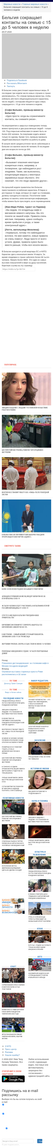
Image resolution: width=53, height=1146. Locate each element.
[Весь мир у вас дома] (2, 945)
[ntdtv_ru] (2, 960)
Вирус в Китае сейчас (13, 692)
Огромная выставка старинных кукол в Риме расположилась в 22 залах (22, 673)
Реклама (9, 1052)
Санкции (19, 683)
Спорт (13, 966)
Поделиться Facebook (17, 80)
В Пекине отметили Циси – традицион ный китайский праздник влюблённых (38, 896)
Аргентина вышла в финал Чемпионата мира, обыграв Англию (12, 1036)
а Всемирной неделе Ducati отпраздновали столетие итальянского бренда (38, 975)
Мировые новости (12, 4)
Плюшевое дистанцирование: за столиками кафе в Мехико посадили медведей (25, 664)
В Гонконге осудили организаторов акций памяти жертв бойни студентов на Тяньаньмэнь (13, 770)
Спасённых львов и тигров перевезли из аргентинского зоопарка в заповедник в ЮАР (13, 843)
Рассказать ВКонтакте (17, 83)
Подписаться (40, 1141)
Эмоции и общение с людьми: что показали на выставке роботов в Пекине (12, 712)
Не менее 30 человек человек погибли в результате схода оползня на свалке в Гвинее (12, 740)
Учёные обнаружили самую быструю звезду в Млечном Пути (12, 780)
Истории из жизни (40, 768)
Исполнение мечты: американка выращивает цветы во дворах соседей (12, 868)
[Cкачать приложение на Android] (13, 1080)
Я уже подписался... (11, 1144)
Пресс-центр (11, 1049)
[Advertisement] (26, 293)
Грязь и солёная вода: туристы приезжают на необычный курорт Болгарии (39, 919)
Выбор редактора (39, 681)
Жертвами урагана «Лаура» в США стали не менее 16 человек (26, 644)
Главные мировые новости (34, 4)
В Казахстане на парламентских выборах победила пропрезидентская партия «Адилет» (13, 721)
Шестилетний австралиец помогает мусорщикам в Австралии (12, 760)
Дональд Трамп (10, 683)
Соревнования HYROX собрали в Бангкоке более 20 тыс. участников (13, 987)
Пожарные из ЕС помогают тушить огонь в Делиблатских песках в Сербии (12, 750)
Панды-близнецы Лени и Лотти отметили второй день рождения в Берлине (13, 703)
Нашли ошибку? (12, 1055)
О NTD (8, 1046)
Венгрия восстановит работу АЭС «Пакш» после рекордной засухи (13, 731)
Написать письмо (36, 1078)
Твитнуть (11, 86)
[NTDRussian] (2, 941)
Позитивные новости (13, 798)
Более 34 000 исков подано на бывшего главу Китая (22, 589)
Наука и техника (40, 801)
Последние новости (13, 698)
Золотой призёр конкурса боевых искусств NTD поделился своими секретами (38, 730)
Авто (39, 957)
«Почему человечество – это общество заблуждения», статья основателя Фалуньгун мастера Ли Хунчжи (39, 704)
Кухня (40, 929)
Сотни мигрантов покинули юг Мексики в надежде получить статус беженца (12, 789)
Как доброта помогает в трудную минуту (37, 792)
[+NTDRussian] (2, 952)
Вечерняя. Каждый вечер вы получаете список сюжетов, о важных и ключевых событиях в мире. (27, 1107)
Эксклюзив (39, 740)
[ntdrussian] (2, 956)
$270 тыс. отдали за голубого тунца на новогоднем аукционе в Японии (39, 947)
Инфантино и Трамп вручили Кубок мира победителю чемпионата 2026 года (13, 1012)
